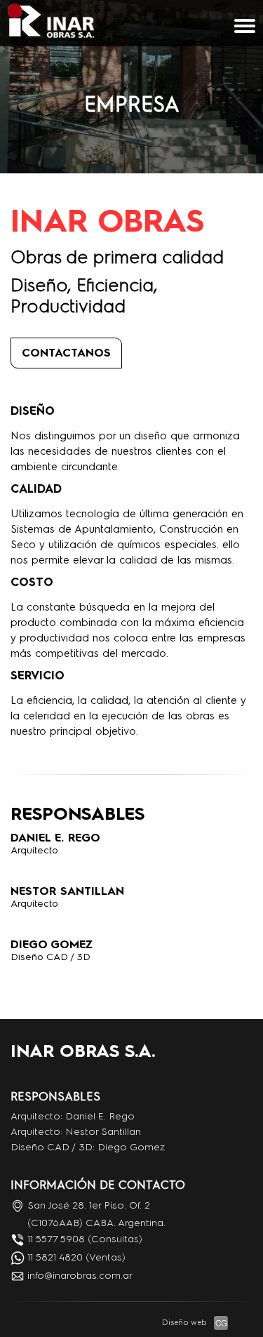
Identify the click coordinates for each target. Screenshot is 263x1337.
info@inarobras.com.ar (80, 1276)
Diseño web (184, 1322)
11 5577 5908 (56, 1239)
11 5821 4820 (55, 1257)
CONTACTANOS (66, 352)
